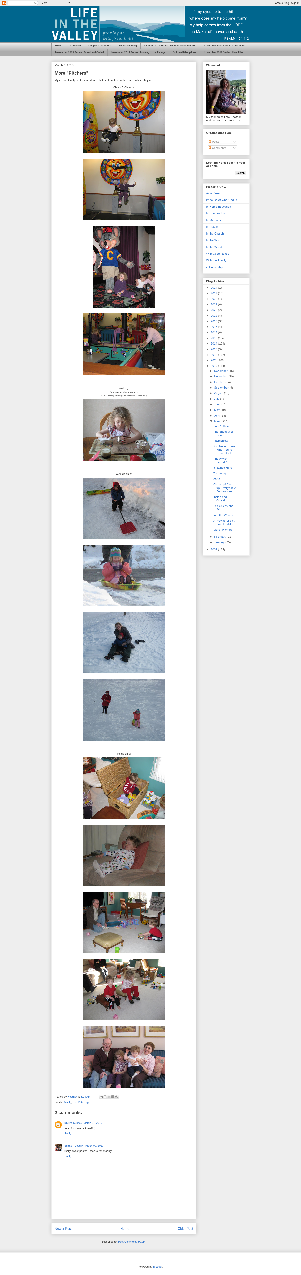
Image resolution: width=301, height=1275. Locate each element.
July (217, 398)
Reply (67, 1133)
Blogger (157, 1266)
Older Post (185, 1228)
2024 (214, 287)
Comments (218, 148)
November (221, 376)
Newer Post (63, 1228)
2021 (214, 304)
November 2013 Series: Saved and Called (79, 52)
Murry (68, 1122)
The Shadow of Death (223, 433)
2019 (214, 315)
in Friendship (214, 267)
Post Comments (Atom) (132, 1241)
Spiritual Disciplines (184, 52)
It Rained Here (222, 467)
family (67, 1102)
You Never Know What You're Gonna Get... (224, 449)
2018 (214, 321)
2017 (214, 326)
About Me (75, 45)
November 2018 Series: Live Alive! (224, 52)
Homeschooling (128, 45)
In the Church (215, 233)
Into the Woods (223, 515)
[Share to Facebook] (113, 1097)
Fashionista (220, 440)
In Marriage (213, 220)
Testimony (219, 473)
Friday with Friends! (220, 460)
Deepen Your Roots (99, 45)
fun (74, 1102)
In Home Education (218, 206)
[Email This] (101, 1097)
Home (58, 45)
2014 (214, 343)
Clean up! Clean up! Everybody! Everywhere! (224, 488)
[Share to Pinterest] (117, 1097)
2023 (214, 293)
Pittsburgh (84, 1102)
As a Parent (213, 193)
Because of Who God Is (221, 200)
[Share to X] (109, 1097)
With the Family (216, 260)
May (217, 409)
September (221, 387)
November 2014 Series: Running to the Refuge (138, 52)
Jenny (68, 1145)
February (220, 536)
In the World (214, 247)
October (219, 382)
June (217, 404)
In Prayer (212, 226)
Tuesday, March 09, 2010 (88, 1145)
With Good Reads (217, 253)
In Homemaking (216, 213)
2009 (214, 549)
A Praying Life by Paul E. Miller (224, 522)
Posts (215, 141)
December (221, 370)
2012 (214, 354)
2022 (214, 298)
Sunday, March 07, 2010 (87, 1122)
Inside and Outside (220, 498)
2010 (214, 365)
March (218, 421)
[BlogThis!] (105, 1097)
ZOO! (217, 479)
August (219, 393)
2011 (214, 360)
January (219, 542)
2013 (214, 349)
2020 (214, 310)
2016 (214, 332)
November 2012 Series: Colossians (224, 45)
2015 (214, 338)
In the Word (213, 240)
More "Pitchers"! (223, 529)
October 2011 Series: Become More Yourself (170, 45)
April (217, 415)
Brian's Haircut (222, 426)
